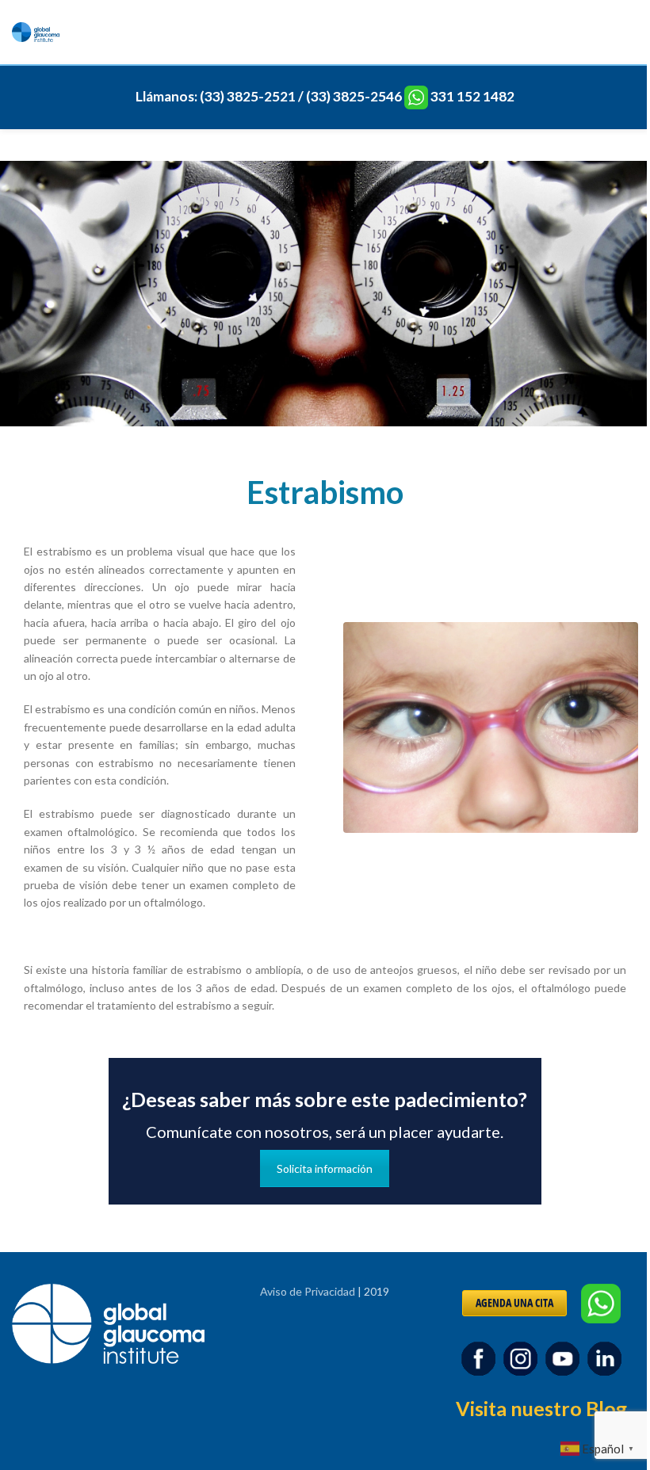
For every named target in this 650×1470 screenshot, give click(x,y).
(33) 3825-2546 (354, 96)
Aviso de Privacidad (307, 1291)
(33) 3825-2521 (248, 96)
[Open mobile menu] (632, 32)
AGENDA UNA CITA (514, 1302)
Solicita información (325, 1168)
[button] (599, 1447)
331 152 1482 (472, 96)
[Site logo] (35, 30)
